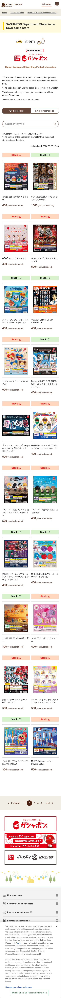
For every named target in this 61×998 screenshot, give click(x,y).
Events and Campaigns (18, 920)
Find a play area (14, 895)
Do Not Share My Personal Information (29, 992)
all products (18, 110)
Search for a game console (20, 903)
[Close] (56, 926)
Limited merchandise (44, 110)
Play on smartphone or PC (19, 912)
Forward (15, 803)
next (48, 803)
